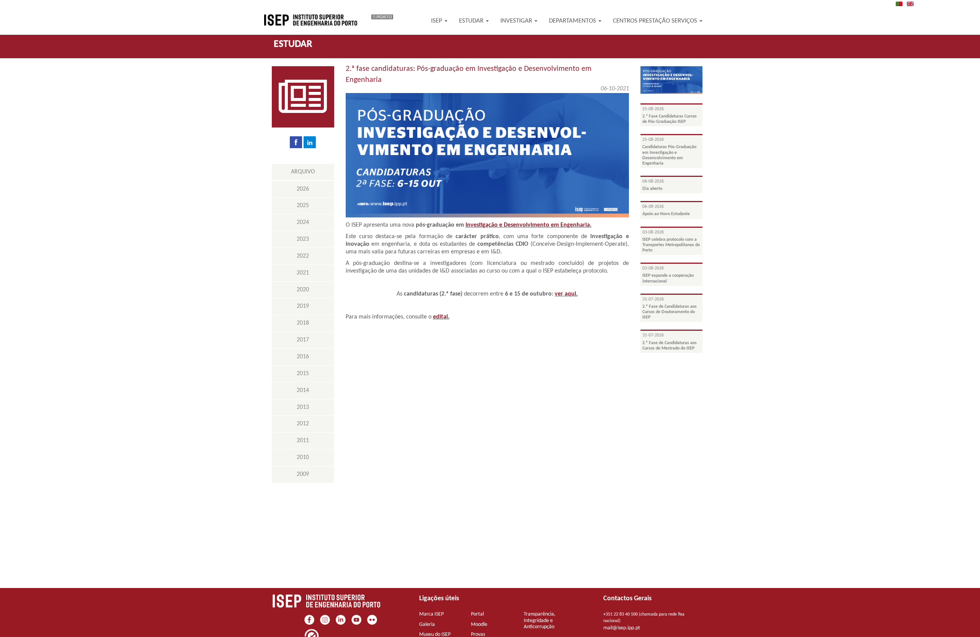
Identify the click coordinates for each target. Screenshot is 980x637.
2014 (303, 390)
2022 (303, 256)
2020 (303, 290)
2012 (303, 424)
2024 (303, 222)
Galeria (427, 624)
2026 (303, 189)
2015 (303, 374)
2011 (303, 441)
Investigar (517, 21)
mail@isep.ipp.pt (621, 628)
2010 (303, 457)
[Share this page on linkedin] (310, 142)
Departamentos (573, 21)
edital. (441, 317)
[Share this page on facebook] (296, 142)
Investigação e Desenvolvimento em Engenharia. (528, 225)
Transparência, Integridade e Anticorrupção (539, 620)
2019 (303, 306)
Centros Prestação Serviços (656, 21)
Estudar (472, 21)
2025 (303, 206)
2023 (303, 239)
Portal (477, 614)
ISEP (437, 21)
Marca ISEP (431, 614)
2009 (303, 474)
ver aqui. (566, 294)
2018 (303, 323)
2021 (303, 273)
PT (901, 4)
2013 (303, 407)
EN (912, 4)
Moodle (479, 624)
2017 (303, 340)
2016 (303, 357)
